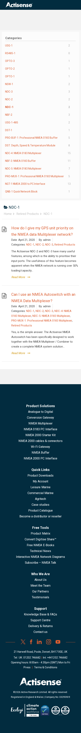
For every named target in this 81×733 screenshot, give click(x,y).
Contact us (40, 632)
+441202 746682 (57, 657)
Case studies (40, 504)
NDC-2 (40, 244)
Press (27, 667)
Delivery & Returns (40, 626)
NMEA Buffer (40, 452)
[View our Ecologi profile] (25, 711)
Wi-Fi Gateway (40, 447)
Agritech (40, 499)
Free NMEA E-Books (40, 545)
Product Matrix (40, 533)
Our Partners (40, 591)
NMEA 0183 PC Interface (40, 429)
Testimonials (40, 597)
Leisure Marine (40, 487)
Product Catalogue (40, 510)
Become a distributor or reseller (40, 516)
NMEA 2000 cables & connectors (40, 441)
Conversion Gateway (40, 417)
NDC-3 (49, 244)
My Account (40, 481)
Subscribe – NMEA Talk (40, 562)
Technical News (40, 551)
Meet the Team (41, 585)
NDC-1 (30, 244)
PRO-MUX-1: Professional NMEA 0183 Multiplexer (41, 320)
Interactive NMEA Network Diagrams (40, 557)
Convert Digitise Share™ (40, 539)
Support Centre (40, 620)
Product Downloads (41, 475)
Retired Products (64, 244)
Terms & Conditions (45, 667)
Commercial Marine (40, 493)
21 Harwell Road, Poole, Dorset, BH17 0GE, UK (40, 651)
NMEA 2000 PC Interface (40, 458)
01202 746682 (32, 657)
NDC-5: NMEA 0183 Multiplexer (51, 316)
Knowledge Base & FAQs (40, 614)
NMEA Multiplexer (40, 423)
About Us (40, 580)
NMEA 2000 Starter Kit (40, 435)
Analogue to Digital (40, 412)
